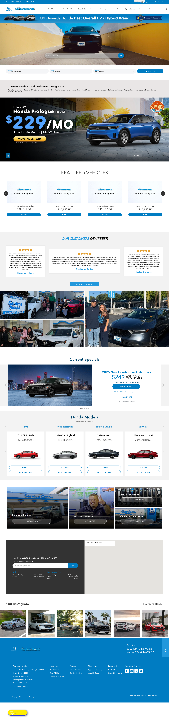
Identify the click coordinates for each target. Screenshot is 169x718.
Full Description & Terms (126, 401)
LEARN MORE (127, 397)
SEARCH (150, 71)
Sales (139, 648)
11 (163, 129)
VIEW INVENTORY (126, 386)
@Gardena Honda (152, 604)
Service (140, 652)
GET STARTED (90, 521)
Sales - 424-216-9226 (12, 2)
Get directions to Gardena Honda (24, 562)
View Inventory (26, 472)
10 (163, 127)
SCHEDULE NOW (32, 521)
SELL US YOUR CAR (137, 500)
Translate (145, 3)
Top (166, 650)
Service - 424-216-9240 (27, 2)
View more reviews (84, 284)
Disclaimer (135, 155)
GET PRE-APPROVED (137, 521)
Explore (25, 467)
